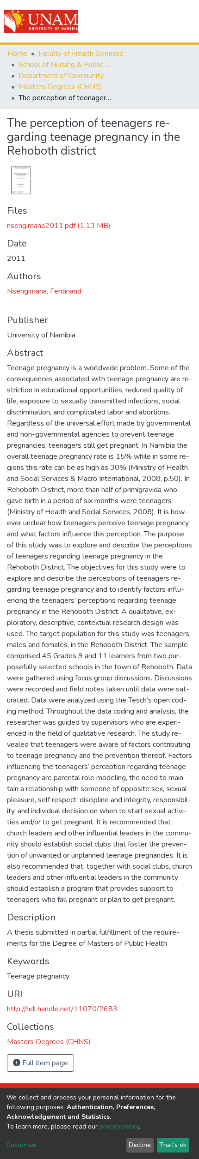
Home (17, 53)
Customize (21, 1145)
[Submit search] (139, 21)
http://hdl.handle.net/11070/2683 (62, 1009)
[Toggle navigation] (186, 21)
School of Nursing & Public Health (65, 65)
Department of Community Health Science (65, 76)
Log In (158, 21)
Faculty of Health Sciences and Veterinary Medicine (84, 53)
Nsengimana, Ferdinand (44, 291)
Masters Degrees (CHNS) (60, 87)
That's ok (173, 1145)
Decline (140, 1145)
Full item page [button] (44, 1063)
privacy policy (119, 1126)
